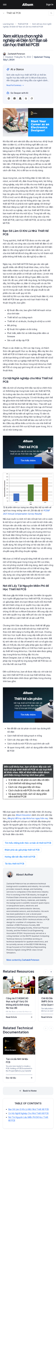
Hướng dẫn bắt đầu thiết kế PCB (20, 856)
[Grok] (31, 98)
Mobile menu (5, 4)
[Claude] (20, 98)
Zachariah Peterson (16, 54)
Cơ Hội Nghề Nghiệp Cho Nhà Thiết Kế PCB (28, 1113)
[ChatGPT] (8, 98)
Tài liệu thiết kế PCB (14, 863)
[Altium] (28, 4)
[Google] (26, 98)
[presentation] (51, 971)
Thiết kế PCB (13, 13)
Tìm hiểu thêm (28, 460)
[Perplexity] (14, 98)
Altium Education (23, 815)
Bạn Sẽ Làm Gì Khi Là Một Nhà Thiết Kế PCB (28, 1109)
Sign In (49, 4)
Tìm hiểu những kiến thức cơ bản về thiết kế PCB (28, 843)
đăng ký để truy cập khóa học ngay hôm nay (27, 818)
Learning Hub (8, 24)
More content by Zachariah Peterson (22, 960)
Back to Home (30, 1090)
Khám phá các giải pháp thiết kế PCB (22, 850)
